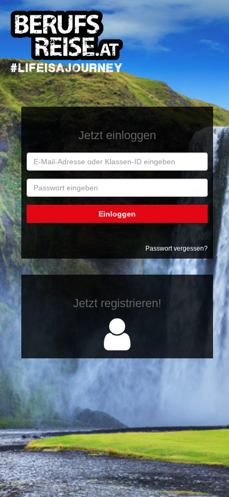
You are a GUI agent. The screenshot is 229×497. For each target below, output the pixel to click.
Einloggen (117, 214)
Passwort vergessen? (176, 248)
